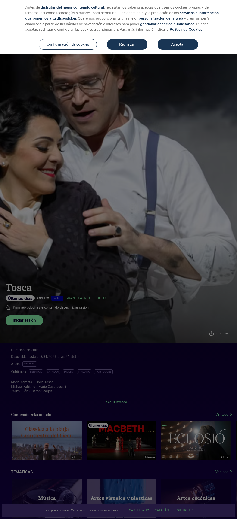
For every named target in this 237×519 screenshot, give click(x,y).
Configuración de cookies (68, 44)
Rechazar (127, 44)
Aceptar (178, 44)
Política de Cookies (186, 29)
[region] (118, 27)
